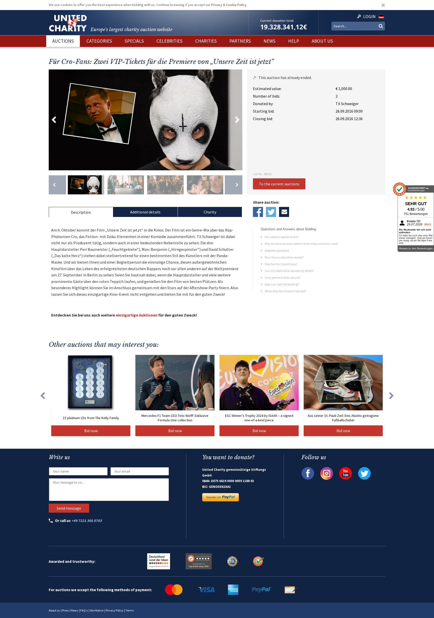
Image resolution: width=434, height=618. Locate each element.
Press (65, 610)
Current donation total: (277, 20)
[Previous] (57, 184)
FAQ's (84, 610)
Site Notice (96, 610)
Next (237, 119)
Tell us (284, 212)
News (74, 610)
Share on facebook (258, 212)
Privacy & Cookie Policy (228, 5)
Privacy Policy (114, 610)
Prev (53, 119)
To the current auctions (279, 183)
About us (54, 610)
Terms (130, 610)
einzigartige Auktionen (136, 315)
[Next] (233, 184)
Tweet (271, 212)
